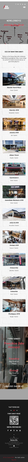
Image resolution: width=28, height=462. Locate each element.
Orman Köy (14, 268)
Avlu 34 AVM (14, 223)
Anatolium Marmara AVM (14, 200)
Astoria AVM (13, 132)
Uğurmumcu (13, 178)
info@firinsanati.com (14, 447)
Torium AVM (13, 245)
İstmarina (14, 291)
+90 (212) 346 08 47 (13, 386)
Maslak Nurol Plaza (14, 87)
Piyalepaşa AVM (14, 314)
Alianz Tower (14, 155)
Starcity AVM (14, 110)
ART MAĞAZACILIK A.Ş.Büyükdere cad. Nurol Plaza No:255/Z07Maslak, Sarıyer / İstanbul (14, 443)
